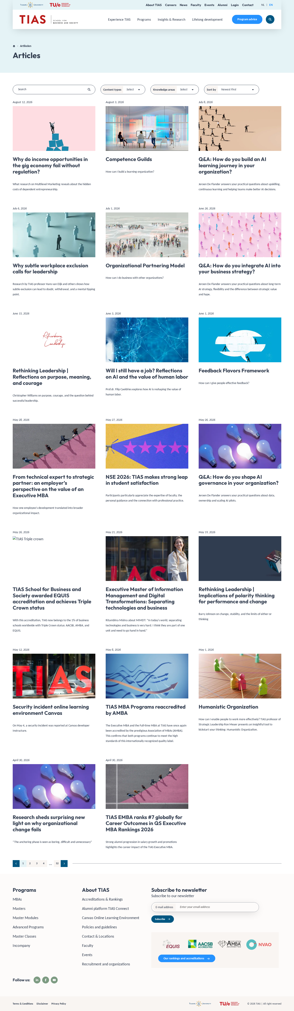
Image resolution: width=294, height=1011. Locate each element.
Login (235, 5)
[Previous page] (16, 863)
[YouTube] (54, 980)
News (183, 5)
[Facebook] (45, 980)
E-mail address (164, 907)
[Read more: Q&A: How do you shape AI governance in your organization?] (240, 462)
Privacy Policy (58, 1003)
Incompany (21, 945)
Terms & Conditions (23, 1003)
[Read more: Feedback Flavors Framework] (240, 350)
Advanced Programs (28, 927)
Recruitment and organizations (106, 964)
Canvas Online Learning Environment (110, 917)
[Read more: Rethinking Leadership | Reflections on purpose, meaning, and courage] (54, 359)
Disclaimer (42, 1003)
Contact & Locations (98, 936)
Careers (170, 5)
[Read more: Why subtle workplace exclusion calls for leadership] (54, 253)
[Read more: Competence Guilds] (147, 138)
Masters (19, 908)
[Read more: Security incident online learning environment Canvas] (54, 692)
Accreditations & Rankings (102, 899)
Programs (144, 19)
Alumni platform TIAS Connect (105, 908)
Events (209, 5)
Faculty (196, 5)
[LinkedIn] (37, 980)
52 (57, 863)
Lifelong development (207, 19)
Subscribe (160, 919)
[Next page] (64, 863)
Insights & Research (171, 19)
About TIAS (154, 5)
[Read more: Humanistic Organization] (240, 691)
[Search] (270, 19)
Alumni (222, 5)
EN (271, 5)
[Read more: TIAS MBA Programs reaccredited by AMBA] (147, 697)
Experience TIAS (119, 19)
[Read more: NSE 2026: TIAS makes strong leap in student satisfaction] (147, 462)
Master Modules (25, 917)
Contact (248, 5)
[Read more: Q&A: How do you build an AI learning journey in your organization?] (240, 147)
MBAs (17, 899)
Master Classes (24, 936)
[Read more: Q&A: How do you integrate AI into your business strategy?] (240, 253)
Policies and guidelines (99, 927)
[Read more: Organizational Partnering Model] (147, 245)
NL (263, 5)
